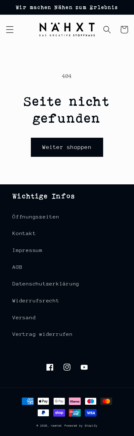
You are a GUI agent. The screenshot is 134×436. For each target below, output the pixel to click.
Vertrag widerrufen (42, 334)
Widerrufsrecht (36, 301)
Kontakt (24, 233)
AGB (17, 267)
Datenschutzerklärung (45, 284)
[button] (9, 29)
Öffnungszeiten (36, 217)
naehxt (56, 425)
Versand (24, 318)
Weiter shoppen (67, 147)
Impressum (27, 250)
